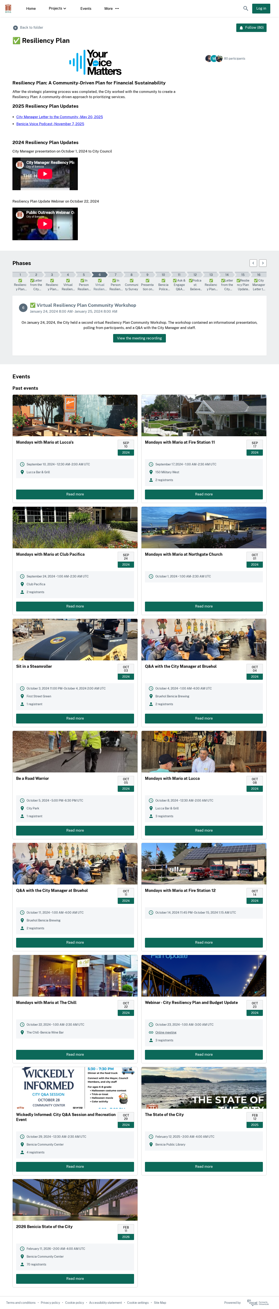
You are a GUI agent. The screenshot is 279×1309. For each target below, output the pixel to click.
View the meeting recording (139, 338)
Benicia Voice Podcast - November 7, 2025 (50, 124)
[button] (245, 8)
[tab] (20, 274)
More (108, 9)
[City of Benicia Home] (8, 8)
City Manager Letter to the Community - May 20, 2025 (59, 117)
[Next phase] (263, 263)
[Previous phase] (253, 263)
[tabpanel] (139, 325)
